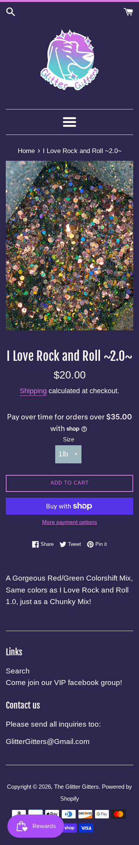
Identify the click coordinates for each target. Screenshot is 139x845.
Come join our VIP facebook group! (64, 682)
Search (18, 671)
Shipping (33, 391)
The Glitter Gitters (76, 786)
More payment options (69, 522)
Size (68, 439)
